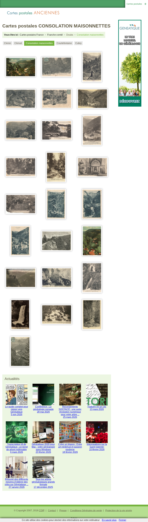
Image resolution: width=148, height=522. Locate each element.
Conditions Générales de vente (86, 510)
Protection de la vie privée (118, 510)
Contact (52, 510)
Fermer (122, 520)
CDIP (42, 510)
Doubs (69, 35)
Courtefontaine (64, 43)
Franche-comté (55, 35)
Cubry (78, 43)
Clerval (18, 43)
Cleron (7, 43)
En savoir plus (109, 520)
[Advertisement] (130, 150)
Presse (63, 510)
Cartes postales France (32, 35)
